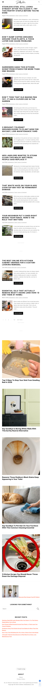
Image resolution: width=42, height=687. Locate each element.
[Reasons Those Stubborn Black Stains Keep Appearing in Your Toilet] (21, 456)
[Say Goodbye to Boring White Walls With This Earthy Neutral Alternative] (21, 407)
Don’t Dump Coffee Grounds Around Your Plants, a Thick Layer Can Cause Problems (18, 39)
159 (14, 319)
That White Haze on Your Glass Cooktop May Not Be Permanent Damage (19, 187)
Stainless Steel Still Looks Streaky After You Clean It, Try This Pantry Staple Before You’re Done (20, 10)
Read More (18, 29)
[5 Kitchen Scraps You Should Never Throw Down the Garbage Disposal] (21, 553)
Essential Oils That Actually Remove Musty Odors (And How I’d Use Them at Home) (20, 293)
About (21, 677)
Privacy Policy (21, 679)
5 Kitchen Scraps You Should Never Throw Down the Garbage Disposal (20, 575)
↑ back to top (21, 669)
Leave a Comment (23, 15)
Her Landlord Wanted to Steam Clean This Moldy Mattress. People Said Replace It (19, 157)
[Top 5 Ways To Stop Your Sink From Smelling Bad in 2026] (21, 359)
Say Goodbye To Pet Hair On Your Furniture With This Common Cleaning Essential (20, 527)
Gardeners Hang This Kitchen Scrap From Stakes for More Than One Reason (21, 69)
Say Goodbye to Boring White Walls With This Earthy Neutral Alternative (19, 430)
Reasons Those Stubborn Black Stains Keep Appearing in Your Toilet (20, 478)
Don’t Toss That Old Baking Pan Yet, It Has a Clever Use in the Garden (19, 99)
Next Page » (20, 319)
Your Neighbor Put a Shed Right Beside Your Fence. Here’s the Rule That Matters (19, 218)
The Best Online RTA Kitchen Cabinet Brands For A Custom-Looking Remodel (19, 263)
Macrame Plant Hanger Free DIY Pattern (29, 597)
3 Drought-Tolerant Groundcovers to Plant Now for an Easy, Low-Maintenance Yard (20, 129)
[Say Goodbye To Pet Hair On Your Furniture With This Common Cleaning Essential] (21, 504)
